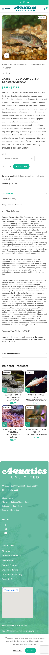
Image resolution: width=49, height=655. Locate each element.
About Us (6, 551)
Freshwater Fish (38, 64)
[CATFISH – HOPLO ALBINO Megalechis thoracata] (36, 382)
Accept (30, 650)
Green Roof (7, 579)
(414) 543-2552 (11, 490)
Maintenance (7, 560)
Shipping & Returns (10, 569)
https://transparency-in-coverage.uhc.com (20, 631)
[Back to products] (6, 73)
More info (17, 650)
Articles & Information (11, 555)
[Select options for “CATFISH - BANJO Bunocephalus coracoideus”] (4, 390)
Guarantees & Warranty (12, 574)
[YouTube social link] (28, 2)
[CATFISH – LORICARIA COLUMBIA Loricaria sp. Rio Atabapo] (13, 416)
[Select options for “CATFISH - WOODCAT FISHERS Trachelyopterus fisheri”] (27, 424)
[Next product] (9, 73)
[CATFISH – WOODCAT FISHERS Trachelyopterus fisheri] (36, 416)
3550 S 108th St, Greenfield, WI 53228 (21, 486)
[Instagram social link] (24, 2)
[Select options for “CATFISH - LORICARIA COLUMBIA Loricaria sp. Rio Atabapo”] (4, 424)
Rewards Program (9, 565)
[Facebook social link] (20, 2)
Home (4, 64)
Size (4, 153)
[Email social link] (15, 183)
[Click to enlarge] (6, 55)
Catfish (8, 67)
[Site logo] (25, 8)
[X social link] (12, 183)
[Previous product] (3, 73)
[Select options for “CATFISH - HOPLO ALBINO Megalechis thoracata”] (27, 390)
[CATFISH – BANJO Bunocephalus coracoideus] (13, 382)
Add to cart (21, 166)
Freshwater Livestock (19, 64)
